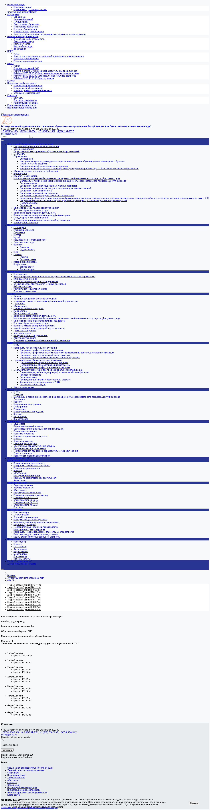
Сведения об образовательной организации (30, 768)
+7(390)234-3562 (46, 131)
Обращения (13, 785)
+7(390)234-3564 (9, 131)
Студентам (13, 772)
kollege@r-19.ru (9, 134)
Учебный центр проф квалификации (25, 770)
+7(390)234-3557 (65, 131)
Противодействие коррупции (22, 787)
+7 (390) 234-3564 (10, 732)
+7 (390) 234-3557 (68, 732)
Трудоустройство (16, 777)
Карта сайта (13, 795)
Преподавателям (16, 775)
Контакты (12, 782)
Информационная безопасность (23, 790)
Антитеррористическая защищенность (27, 792)
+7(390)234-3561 (28, 131)
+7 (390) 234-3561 (30, 732)
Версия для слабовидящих (15, 115)
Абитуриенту (14, 780)
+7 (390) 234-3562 (49, 732)
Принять (194, 803)
